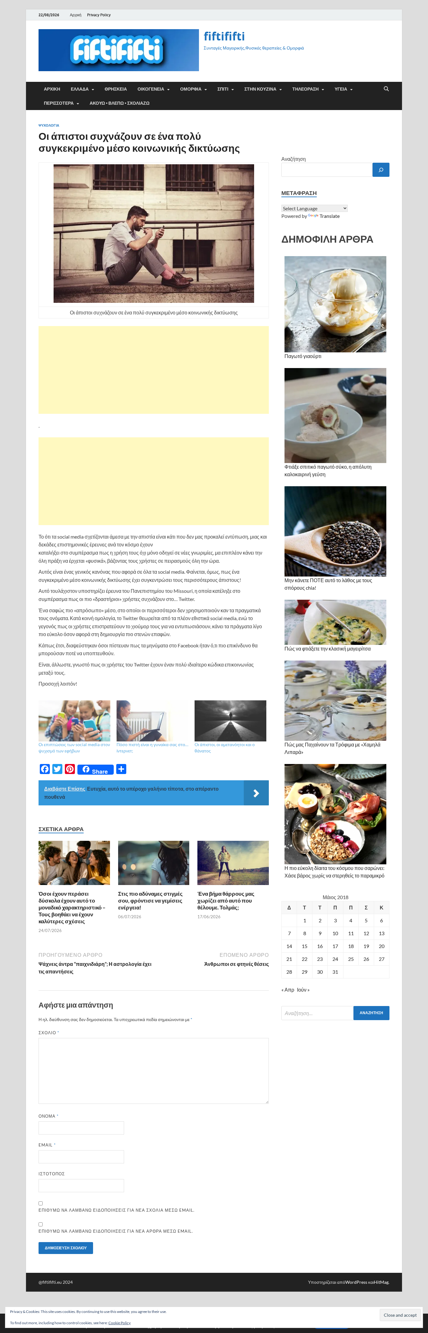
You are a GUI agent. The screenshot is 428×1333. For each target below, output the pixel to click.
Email (47, 1144)
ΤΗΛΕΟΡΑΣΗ (305, 89)
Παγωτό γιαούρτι (302, 356)
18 (351, 946)
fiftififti (224, 36)
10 (335, 933)
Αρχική (75, 15)
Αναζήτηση (293, 159)
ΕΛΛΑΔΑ (80, 89)
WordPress (356, 1282)
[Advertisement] (154, 370)
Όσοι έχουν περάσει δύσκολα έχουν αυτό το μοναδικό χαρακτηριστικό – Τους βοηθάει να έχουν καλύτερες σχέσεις (72, 907)
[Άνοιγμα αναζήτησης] (386, 89)
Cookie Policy (119, 1322)
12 (366, 933)
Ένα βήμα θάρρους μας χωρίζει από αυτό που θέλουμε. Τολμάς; (225, 900)
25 (351, 959)
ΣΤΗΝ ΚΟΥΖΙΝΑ (260, 89)
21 (289, 959)
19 (366, 946)
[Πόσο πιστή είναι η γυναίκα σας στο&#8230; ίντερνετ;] (152, 720)
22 (304, 959)
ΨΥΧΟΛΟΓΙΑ (49, 125)
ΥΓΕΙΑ (341, 89)
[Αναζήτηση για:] (335, 1013)
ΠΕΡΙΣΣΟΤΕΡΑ (59, 103)
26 (366, 959)
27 (381, 959)
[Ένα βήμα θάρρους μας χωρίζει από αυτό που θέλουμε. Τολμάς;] (233, 865)
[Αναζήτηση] (381, 170)
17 (335, 946)
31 (335, 972)
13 (381, 933)
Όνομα (49, 1116)
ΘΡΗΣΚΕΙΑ (116, 89)
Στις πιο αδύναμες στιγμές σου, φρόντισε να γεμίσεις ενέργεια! (150, 900)
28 (289, 972)
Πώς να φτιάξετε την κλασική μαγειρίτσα (327, 648)
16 (320, 946)
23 (320, 959)
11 (351, 933)
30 (320, 972)
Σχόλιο (49, 1032)
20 (381, 946)
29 (304, 972)
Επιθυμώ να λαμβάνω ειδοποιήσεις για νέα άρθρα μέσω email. (116, 1231)
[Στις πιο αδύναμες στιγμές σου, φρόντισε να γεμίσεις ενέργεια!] (154, 865)
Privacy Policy (99, 15)
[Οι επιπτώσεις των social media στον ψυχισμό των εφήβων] (74, 720)
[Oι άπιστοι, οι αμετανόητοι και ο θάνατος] (230, 720)
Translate (330, 216)
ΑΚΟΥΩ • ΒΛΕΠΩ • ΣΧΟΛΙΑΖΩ (119, 103)
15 (304, 946)
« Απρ (287, 990)
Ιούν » (303, 990)
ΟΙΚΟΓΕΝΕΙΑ (151, 89)
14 (289, 946)
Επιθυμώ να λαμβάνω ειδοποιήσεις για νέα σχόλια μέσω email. (117, 1210)
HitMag (381, 1282)
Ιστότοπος (52, 1173)
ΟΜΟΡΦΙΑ (190, 89)
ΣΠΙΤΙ (222, 89)
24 (335, 959)
